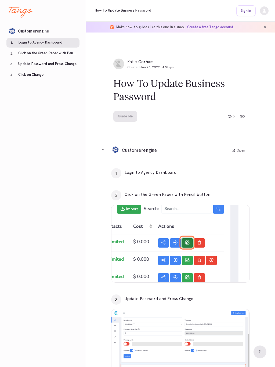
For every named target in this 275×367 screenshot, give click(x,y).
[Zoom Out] (227, 271)
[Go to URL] (234, 172)
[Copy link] (242, 116)
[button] (42, 29)
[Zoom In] (238, 271)
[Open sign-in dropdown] (264, 10)
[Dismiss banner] (265, 27)
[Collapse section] (103, 149)
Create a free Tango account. (210, 27)
